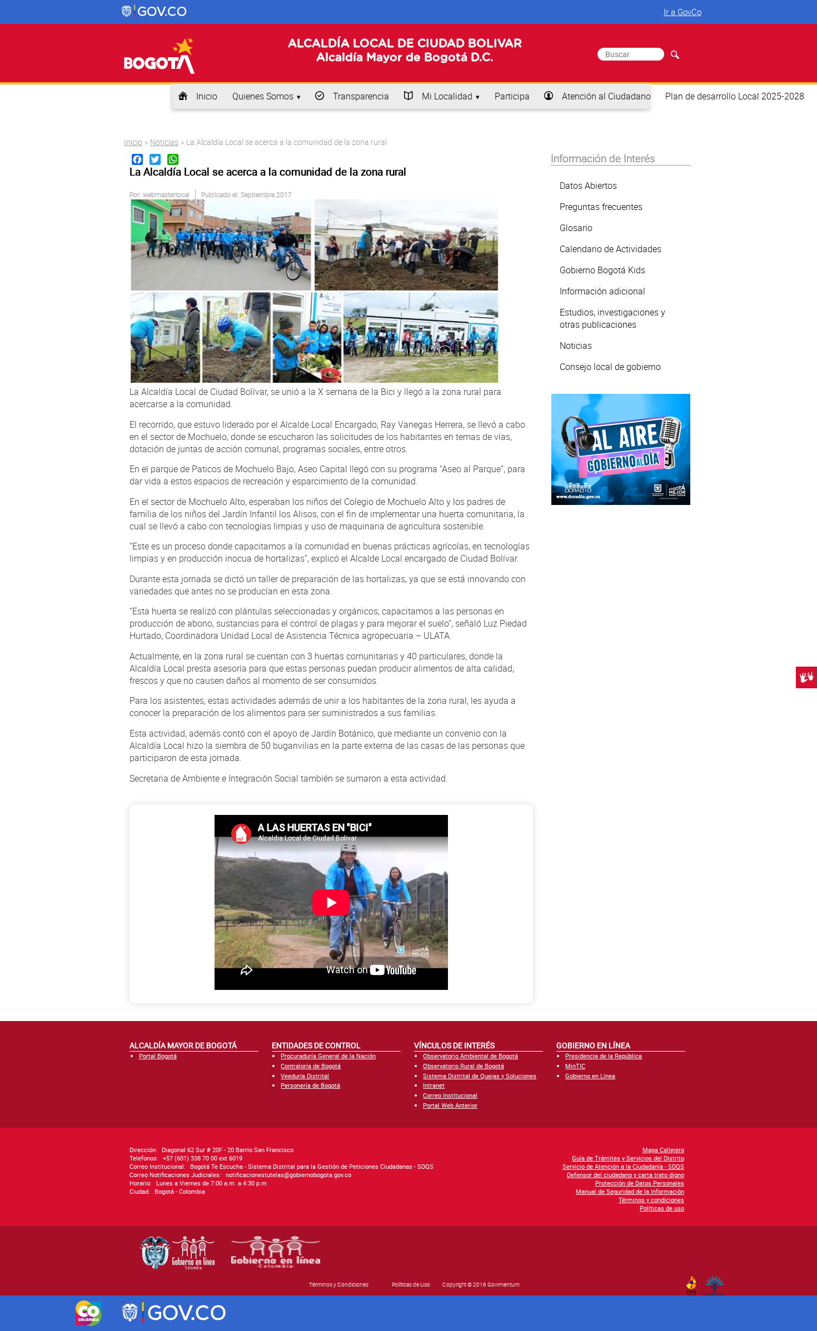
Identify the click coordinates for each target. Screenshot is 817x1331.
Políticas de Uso (411, 1284)
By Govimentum (717, 1283)
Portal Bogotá (158, 1056)
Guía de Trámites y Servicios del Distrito (628, 1158)
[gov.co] (154, 11)
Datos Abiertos (588, 185)
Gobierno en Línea (590, 1076)
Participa (512, 96)
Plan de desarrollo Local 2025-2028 (734, 96)
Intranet (434, 1085)
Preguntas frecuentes (601, 207)
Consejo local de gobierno (610, 367)
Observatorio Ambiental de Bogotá (470, 1056)
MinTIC (575, 1066)
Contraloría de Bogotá (311, 1066)
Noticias (164, 142)
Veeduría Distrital (305, 1076)
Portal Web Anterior (450, 1105)
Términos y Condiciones (338, 1284)
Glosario (576, 228)
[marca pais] (88, 1313)
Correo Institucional (450, 1095)
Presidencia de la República (603, 1056)
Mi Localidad (447, 96)
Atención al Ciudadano (606, 96)
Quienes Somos (262, 96)
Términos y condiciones (651, 1199)
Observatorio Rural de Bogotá (463, 1066)
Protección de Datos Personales (639, 1183)
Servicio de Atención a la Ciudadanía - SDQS (623, 1166)
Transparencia (361, 96)
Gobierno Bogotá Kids (602, 270)
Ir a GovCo (682, 11)
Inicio (206, 96)
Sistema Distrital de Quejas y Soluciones (479, 1076)
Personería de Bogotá (310, 1085)
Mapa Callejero (663, 1149)
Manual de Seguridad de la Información (630, 1191)
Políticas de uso (662, 1208)
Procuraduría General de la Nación (328, 1056)
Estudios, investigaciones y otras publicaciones (612, 318)
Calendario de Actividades (610, 249)
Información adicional (602, 291)
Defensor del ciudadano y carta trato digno (625, 1174)
